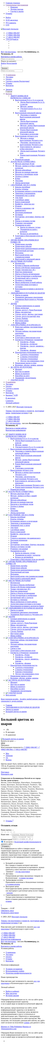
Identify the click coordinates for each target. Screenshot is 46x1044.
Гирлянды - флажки (23, 663)
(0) (7, 25)
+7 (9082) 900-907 (13, 417)
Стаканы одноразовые (24, 670)
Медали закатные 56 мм (20, 494)
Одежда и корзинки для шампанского (25, 538)
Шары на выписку (17, 687)
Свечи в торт (15, 648)
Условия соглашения (14, 969)
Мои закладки (11, 993)
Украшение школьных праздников (24, 612)
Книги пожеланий (17, 532)
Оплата (9, 79)
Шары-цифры (15, 636)
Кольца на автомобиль (24, 557)
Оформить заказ (7, 911)
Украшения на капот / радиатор (27, 555)
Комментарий (6, 839)
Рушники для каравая (19, 549)
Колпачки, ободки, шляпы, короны (24, 678)
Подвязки (14, 542)
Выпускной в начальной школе (23, 578)
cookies (26, 1023)
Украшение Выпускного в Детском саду (26, 614)
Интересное (15, 583)
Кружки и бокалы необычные (22, 585)
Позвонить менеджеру (10, 913)
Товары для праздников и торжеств (20, 411)
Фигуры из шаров (17, 684)
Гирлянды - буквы (22, 655)
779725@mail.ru (12, 39)
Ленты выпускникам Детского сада (29, 485)
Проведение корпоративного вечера (25, 570)
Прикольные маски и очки (21, 676)
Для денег (14, 528)
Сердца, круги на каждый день (22, 629)
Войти (8, 17)
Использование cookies (15, 971)
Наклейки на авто (17, 689)
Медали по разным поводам (21, 502)
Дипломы (14, 511)
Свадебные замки (17, 530)
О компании (11, 75)
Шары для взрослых (18, 625)
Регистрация (12, 63)
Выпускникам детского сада (26, 136)
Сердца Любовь (16, 631)
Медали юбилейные (18, 500)
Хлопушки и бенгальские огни (22, 651)
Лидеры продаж (16, 9)
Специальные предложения (17, 5)
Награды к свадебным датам (21, 504)
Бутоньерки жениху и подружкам (23, 521)
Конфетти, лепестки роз (20, 534)
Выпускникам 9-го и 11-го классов (29, 100)
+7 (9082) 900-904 (13, 419)
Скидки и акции (17, 11)
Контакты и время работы (11, 57)
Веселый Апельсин (24, 407)
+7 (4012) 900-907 (13, 421)
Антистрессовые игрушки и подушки (25, 604)
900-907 (13, 33)
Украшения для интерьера (20, 691)
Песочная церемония (18, 540)
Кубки (12, 508)
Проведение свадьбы (18, 566)
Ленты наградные (17, 513)
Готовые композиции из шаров (22, 619)
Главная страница (13, 3)
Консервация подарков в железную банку (27, 606)
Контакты (10, 85)
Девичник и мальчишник (20, 523)
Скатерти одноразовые (24, 667)
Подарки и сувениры (18, 600)
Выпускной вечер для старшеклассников (26, 576)
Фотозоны (14, 574)
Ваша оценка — (7, 830)
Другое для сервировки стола (27, 674)
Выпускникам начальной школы (28, 113)
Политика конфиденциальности (18, 973)
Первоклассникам (17, 489)
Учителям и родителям (24, 468)
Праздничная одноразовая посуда (28, 352)
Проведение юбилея (18, 568)
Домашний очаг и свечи (20, 525)
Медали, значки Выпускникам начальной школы (27, 461)
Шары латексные (17, 621)
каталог (10, 893)
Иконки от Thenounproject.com (16, 1028)
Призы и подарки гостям (20, 547)
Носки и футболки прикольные (23, 587)
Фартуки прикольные (19, 591)
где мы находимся (22, 872)
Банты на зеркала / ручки (25, 553)
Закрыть (9, 89)
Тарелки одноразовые (24, 672)
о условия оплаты (13, 884)
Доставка (9, 77)
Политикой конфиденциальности (27, 842)
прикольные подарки (19, 413)
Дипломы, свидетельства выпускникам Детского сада (26, 478)
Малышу (13, 682)
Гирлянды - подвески (23, 657)
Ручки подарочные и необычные (23, 595)
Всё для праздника (8, 52)
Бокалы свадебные (17, 517)
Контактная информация (16, 430)
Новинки (14, 7)
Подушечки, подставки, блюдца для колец (27, 544)
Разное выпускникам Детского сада (29, 487)
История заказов (12, 996)
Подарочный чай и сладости (21, 598)
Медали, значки (21, 445)
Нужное (13, 536)
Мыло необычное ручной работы (23, 602)
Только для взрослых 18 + (20, 589)
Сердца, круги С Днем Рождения (23, 623)
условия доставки (26, 878)
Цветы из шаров (16, 610)
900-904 (13, 35)
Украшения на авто (23, 225)
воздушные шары (37, 921)
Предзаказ (5, 772)
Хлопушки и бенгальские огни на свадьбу (27, 559)
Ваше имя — (6, 835)
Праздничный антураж (19, 572)
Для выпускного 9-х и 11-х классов (29, 447)
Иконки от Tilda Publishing (11, 1027)
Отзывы (9, 13)
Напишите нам (7, 774)
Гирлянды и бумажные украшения (29, 340)
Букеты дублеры (17, 519)
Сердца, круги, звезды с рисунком (24, 627)
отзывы (9, 901)
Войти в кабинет (12, 991)
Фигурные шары (17, 634)
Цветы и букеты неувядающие (22, 593)
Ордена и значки (17, 506)
